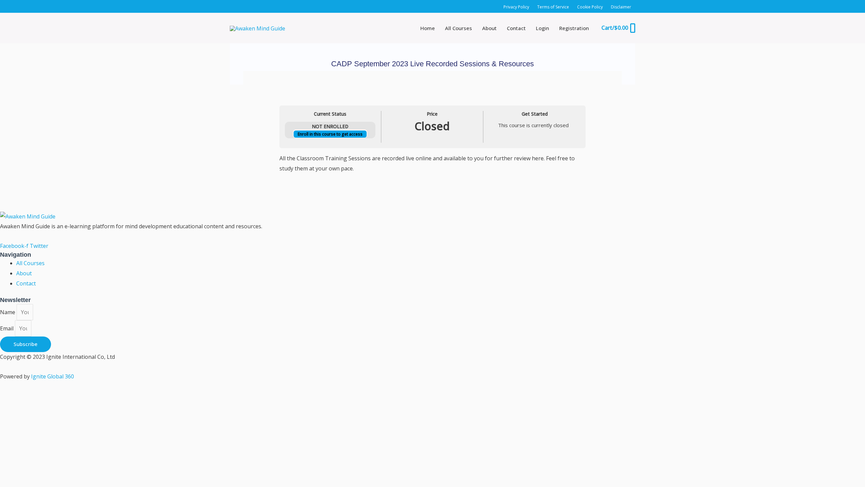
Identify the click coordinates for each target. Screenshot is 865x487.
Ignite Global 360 (52, 376)
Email (7, 328)
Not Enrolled (330, 126)
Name (8, 312)
